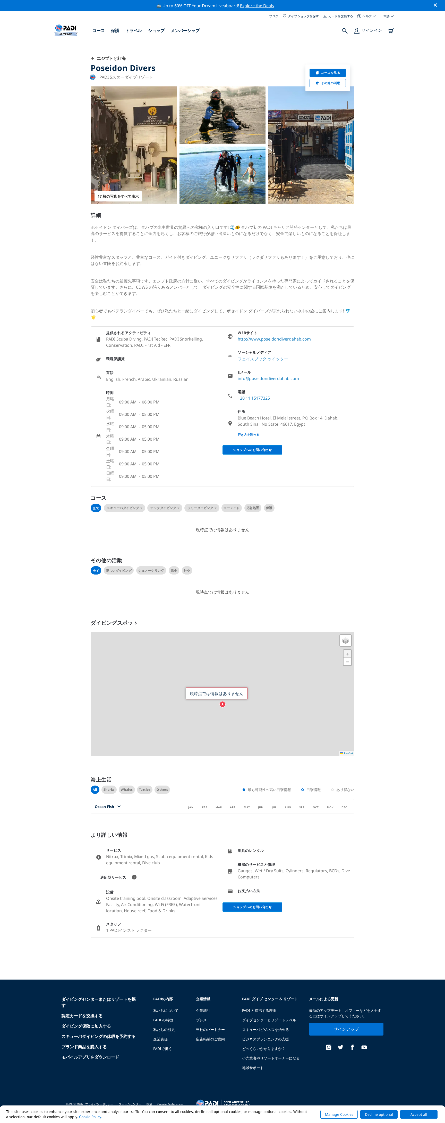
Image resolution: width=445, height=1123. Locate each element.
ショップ (156, 30)
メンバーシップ (185, 30)
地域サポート (253, 1067)
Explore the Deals (257, 6)
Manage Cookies (339, 1114)
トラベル (133, 30)
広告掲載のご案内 (210, 1039)
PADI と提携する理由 (259, 1010)
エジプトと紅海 (110, 58)
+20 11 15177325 (254, 398)
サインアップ (346, 1029)
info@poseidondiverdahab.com (268, 378)
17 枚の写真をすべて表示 (118, 196)
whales (127, 789)
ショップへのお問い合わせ (252, 450)
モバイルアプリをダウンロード (90, 1057)
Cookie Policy (90, 1116)
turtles (145, 789)
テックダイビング (163, 508)
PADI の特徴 (163, 1019)
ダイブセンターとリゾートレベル (269, 1019)
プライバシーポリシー (99, 1104)
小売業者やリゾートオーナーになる (271, 1058)
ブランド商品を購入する (84, 1046)
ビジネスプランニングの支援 (265, 1039)
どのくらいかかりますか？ (263, 1048)
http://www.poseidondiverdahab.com (274, 339)
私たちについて (165, 1010)
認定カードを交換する (82, 1016)
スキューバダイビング (123, 508)
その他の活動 (330, 83)
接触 (149, 1104)
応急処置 (252, 508)
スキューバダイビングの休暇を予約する (99, 1036)
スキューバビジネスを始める (265, 1029)
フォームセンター (130, 1104)
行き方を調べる (248, 434)
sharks (109, 789)
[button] (222, 704)
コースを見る (330, 72)
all (95, 789)
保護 (115, 30)
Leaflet (348, 753)
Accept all (418, 1114)
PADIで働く (162, 1048)
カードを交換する (340, 16)
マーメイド (232, 508)
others (162, 789)
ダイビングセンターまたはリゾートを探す (99, 1002)
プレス (201, 1019)
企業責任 (160, 1039)
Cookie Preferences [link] (170, 1104)
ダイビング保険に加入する (86, 1026)
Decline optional (379, 1114)
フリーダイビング (200, 508)
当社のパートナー (210, 1029)
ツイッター (278, 359)
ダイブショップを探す (303, 16)
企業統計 (203, 1010)
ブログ (273, 16)
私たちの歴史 (164, 1029)
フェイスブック (252, 359)
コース (98, 30)
